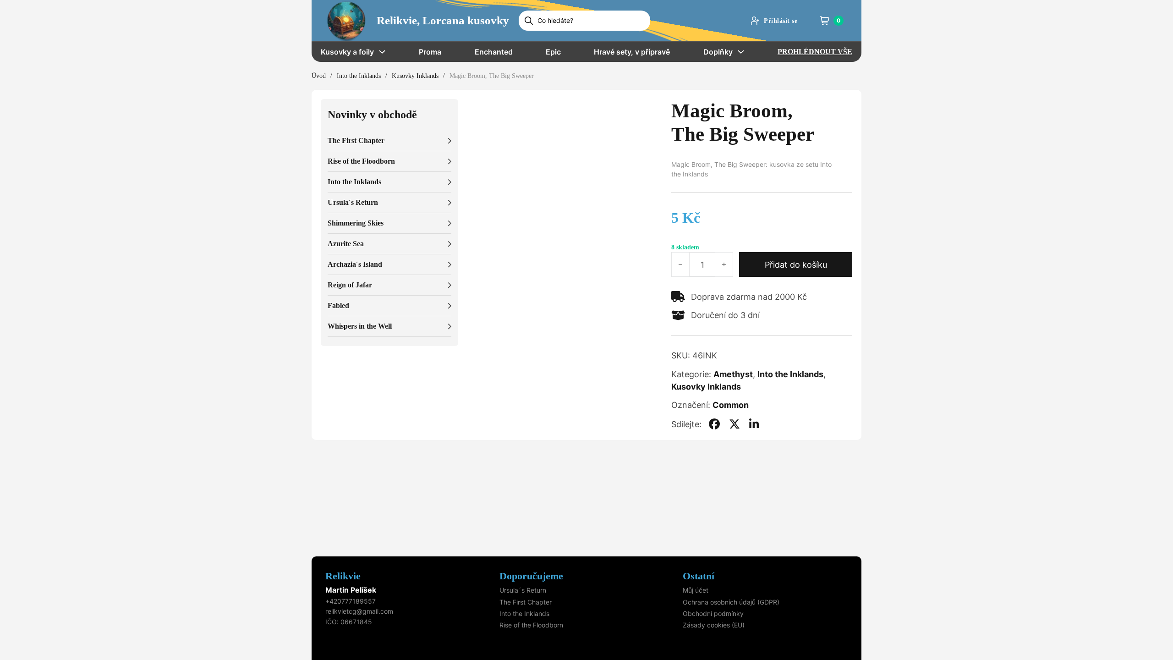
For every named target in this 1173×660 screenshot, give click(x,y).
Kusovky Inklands (415, 75)
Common (731, 405)
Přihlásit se (780, 20)
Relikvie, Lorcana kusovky (443, 20)
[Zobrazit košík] (824, 20)
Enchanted (494, 51)
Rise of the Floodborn (531, 625)
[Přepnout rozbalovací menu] (382, 51)
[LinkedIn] (754, 424)
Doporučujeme (531, 576)
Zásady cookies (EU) (714, 625)
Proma (430, 51)
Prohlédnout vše (815, 51)
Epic (553, 51)
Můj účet (695, 590)
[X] (734, 424)
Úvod (319, 75)
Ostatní (698, 576)
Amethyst (733, 374)
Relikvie (343, 576)
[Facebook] (714, 424)
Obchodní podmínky (713, 613)
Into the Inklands (359, 75)
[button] (389, 141)
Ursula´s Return (522, 590)
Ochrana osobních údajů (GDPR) (731, 602)
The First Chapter (525, 602)
